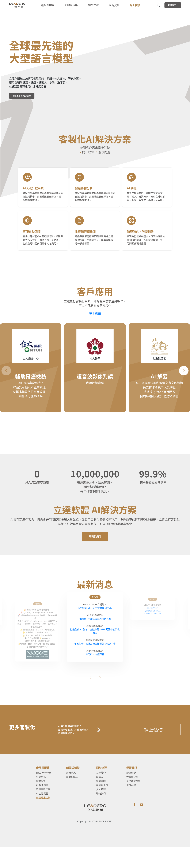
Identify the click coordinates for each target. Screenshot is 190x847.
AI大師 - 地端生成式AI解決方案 (95, 618)
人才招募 (101, 789)
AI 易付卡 (41, 777)
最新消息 (71, 772)
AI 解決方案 (42, 785)
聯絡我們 (95, 536)
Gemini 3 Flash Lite (152, 613)
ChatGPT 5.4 (152, 607)
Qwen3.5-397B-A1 (152, 610)
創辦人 (99, 777)
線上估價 (153, 729)
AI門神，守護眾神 (95, 654)
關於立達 (93, 5)
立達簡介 (101, 772)
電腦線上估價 (43, 797)
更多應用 (95, 313)
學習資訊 (114, 5)
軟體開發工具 (43, 789)
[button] (184, 370)
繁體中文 (172, 5)
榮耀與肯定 (102, 785)
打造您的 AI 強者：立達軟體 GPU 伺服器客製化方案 (95, 631)
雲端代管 (41, 781)
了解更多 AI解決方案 (21, 95)
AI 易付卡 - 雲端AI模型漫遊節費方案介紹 (95, 643)
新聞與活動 (71, 5)
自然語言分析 (133, 781)
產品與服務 (47, 5)
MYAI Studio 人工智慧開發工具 (95, 608)
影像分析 (131, 772)
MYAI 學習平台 (44, 772)
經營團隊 (101, 781)
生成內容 (131, 785)
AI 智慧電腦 (42, 793)
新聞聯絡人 (72, 777)
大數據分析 (132, 777)
